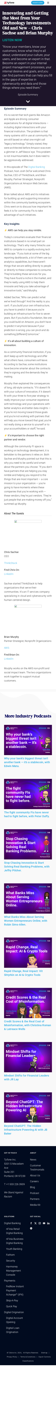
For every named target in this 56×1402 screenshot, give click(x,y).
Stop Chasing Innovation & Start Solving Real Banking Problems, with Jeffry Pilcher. (27, 866)
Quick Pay (11, 1306)
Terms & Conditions (27, 1357)
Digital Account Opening (14, 1320)
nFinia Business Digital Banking (15, 1240)
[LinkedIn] (48, 1223)
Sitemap (44, 1353)
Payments (9, 1280)
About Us (35, 1175)
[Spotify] (31, 1228)
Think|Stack (10, 563)
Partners (34, 1199)
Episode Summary (28, 94)
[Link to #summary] (28, 101)
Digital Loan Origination (12, 1330)
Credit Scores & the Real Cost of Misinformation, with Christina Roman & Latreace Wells (27, 1025)
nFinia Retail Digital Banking (14, 1230)
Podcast (34, 1193)
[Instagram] (40, 1223)
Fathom (10, 1254)
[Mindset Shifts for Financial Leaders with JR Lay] (28, 1057)
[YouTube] (44, 1223)
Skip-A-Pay (12, 1300)
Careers (34, 1181)
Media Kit (35, 1204)
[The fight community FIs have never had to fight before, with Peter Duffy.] (28, 794)
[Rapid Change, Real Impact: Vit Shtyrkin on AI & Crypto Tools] (28, 953)
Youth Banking (14, 1248)
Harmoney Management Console (13, 1270)
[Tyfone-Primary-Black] (9, 2)
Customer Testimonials (37, 1167)
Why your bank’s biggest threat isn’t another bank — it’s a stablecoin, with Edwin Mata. (27, 762)
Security (10, 1260)
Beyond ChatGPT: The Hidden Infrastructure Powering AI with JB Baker (25, 1129)
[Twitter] (35, 1223)
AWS (6, 647)
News (33, 1159)
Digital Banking (36, 166)
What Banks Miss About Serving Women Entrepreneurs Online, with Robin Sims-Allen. (25, 920)
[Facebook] (31, 1223)
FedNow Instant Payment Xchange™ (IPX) (15, 1290)
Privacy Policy (12, 1357)
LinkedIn (8, 574)
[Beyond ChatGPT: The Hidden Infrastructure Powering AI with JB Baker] (28, 1107)
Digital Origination (14, 1312)
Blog (32, 1187)
